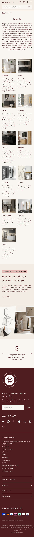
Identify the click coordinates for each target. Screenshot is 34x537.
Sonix (4, 245)
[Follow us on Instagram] (8, 421)
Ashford (5, 76)
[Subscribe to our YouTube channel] (3, 421)
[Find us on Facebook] (19, 421)
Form (4, 111)
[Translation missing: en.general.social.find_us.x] (24, 421)
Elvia (20, 76)
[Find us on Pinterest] (30, 421)
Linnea (4, 148)
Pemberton (6, 216)
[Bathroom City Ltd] (8, 2)
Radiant (21, 216)
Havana (21, 111)
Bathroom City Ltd (9, 520)
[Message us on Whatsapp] (3, 427)
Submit (29, 407)
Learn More (6, 296)
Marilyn (21, 148)
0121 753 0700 (5, 446)
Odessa (5, 183)
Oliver (20, 183)
